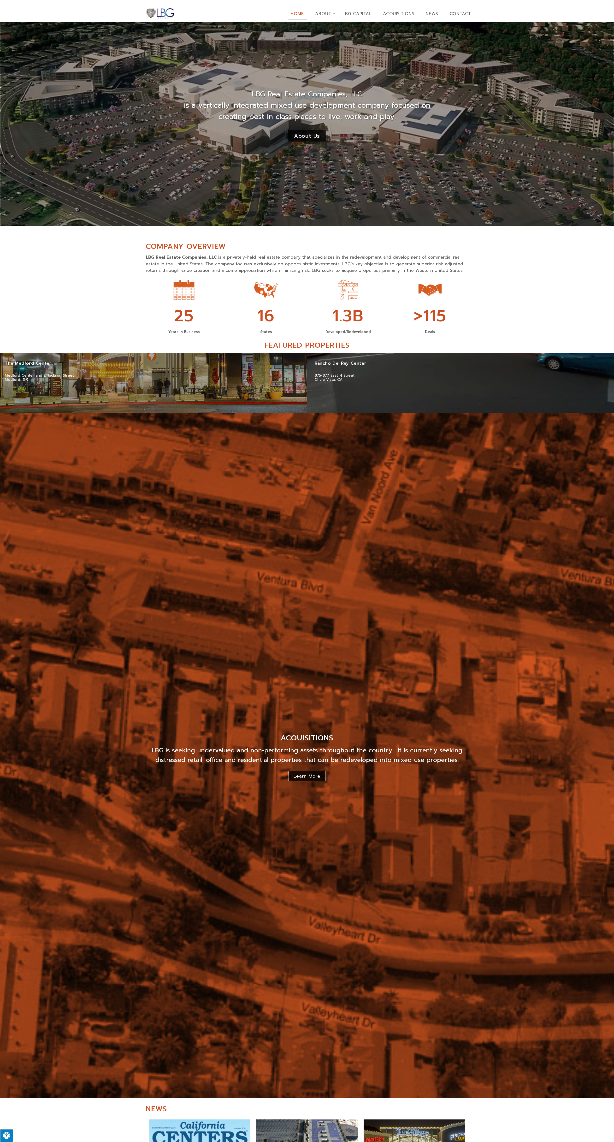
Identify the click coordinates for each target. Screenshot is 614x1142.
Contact (460, 14)
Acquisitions (398, 14)
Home (297, 14)
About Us (307, 136)
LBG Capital (357, 14)
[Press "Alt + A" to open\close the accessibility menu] (6, 1135)
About (323, 14)
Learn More (307, 776)
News (432, 14)
